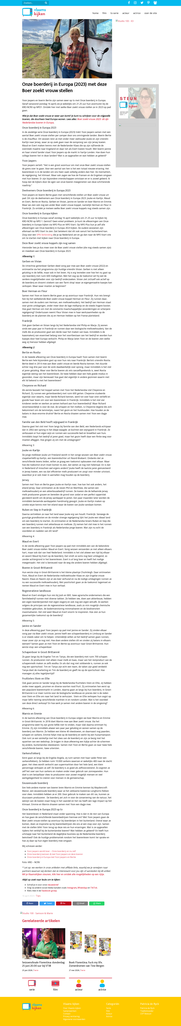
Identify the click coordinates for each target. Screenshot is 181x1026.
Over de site (150, 13)
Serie (108, 1008)
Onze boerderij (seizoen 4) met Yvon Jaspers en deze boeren (55, 854)
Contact (66, 1013)
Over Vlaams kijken (72, 1008)
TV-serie (114, 13)
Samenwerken (69, 1011)
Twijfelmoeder (147, 1011)
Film (104, 13)
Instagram (72, 887)
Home (95, 13)
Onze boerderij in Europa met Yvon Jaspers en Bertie (51, 857)
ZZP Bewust (145, 1013)
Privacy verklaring (71, 1016)
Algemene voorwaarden (74, 1019)
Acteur (125, 13)
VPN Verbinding (44, 234)
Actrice (136, 13)
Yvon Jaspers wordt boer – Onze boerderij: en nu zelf (51, 851)
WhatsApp (82, 887)
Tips (38, 895)
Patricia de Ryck (147, 1008)
